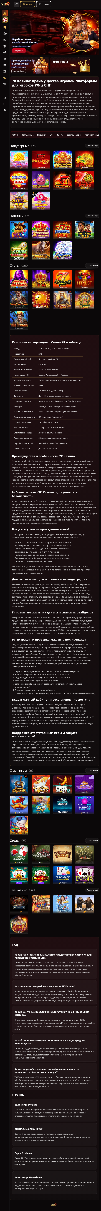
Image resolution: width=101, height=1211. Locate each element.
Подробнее (18, 50)
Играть (19, 168)
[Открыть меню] (16, 4)
